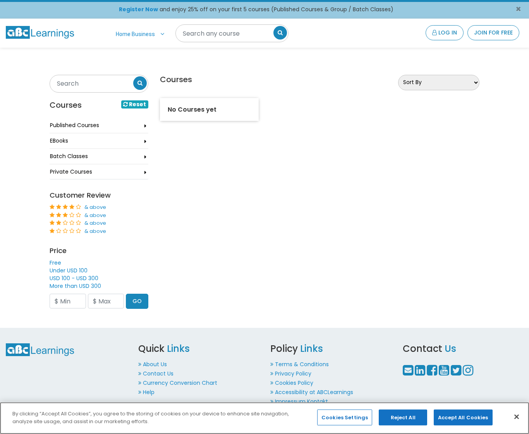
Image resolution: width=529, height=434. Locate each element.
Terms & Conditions (302, 364)
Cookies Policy (294, 383)
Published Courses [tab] (74, 125)
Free (55, 263)
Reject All (403, 417)
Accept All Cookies (463, 417)
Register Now (138, 9)
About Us (155, 364)
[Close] (516, 416)
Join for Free (493, 32)
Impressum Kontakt (301, 401)
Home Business (135, 34)
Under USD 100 (69, 270)
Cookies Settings (344, 417)
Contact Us (158, 373)
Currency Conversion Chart (180, 383)
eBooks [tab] (59, 141)
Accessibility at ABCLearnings (314, 392)
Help (149, 392)
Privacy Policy (293, 373)
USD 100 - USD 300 (74, 278)
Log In (447, 32)
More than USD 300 (75, 286)
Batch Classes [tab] (69, 156)
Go (137, 301)
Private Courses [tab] (71, 172)
